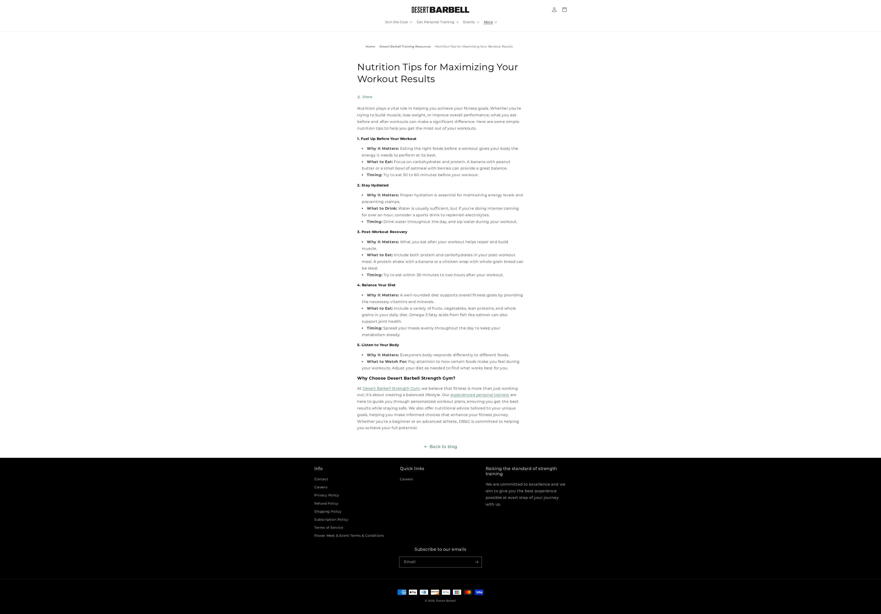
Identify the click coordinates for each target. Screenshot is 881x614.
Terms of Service (328, 527)
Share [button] (367, 97)
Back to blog (443, 446)
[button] (398, 22)
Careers (320, 487)
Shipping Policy (328, 511)
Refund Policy (326, 503)
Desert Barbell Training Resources (405, 46)
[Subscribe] (476, 562)
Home (370, 46)
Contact (321, 479)
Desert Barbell (446, 600)
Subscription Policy (331, 519)
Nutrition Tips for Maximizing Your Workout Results (474, 46)
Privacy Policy (326, 495)
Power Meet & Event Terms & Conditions (349, 535)
